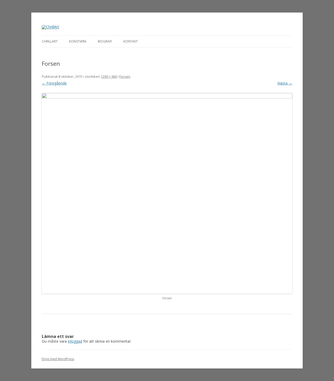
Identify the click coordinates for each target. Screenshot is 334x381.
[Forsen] (167, 193)
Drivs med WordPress (58, 359)
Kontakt (130, 41)
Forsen (124, 76)
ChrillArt (50, 41)
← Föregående (54, 83)
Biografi (105, 41)
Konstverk (77, 41)
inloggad (75, 341)
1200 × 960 (109, 76)
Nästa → (284, 83)
